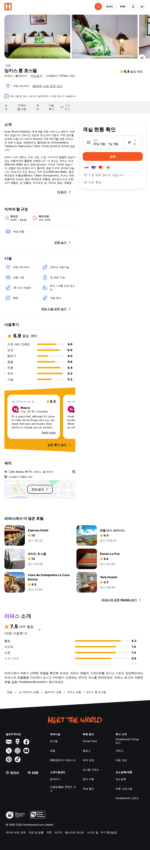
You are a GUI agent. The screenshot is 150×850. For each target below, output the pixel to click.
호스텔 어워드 (91, 769)
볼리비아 (21, 76)
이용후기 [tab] (51, 107)
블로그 (87, 750)
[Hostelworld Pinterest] (9, 759)
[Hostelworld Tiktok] (17, 759)
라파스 (8, 76)
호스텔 (54, 741)
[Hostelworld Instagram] (17, 751)
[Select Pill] (98, 6)
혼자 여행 (88, 779)
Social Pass (90, 741)
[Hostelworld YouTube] (26, 751)
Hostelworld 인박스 (127, 798)
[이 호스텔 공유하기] (142, 57)
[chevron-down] (39, 629)
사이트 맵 (92, 832)
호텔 (8, 65)
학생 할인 (88, 788)
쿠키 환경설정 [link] (108, 832)
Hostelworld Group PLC (127, 741)
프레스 (119, 750)
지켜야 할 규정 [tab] (22, 107)
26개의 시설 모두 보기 (48, 86)
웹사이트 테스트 (74, 832)
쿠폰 (49, 832)
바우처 (58, 832)
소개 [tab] (6, 107)
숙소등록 (121, 779)
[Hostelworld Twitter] (9, 751)
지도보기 (36, 76)
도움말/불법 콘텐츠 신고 (63, 788)
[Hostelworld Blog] (9, 742)
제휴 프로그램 (124, 788)
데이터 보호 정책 (16, 832)
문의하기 (55, 779)
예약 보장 (88, 760)
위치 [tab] (37, 107)
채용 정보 (121, 760)
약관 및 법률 (36, 832)
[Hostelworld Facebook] (26, 742)
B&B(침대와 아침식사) (63, 760)
